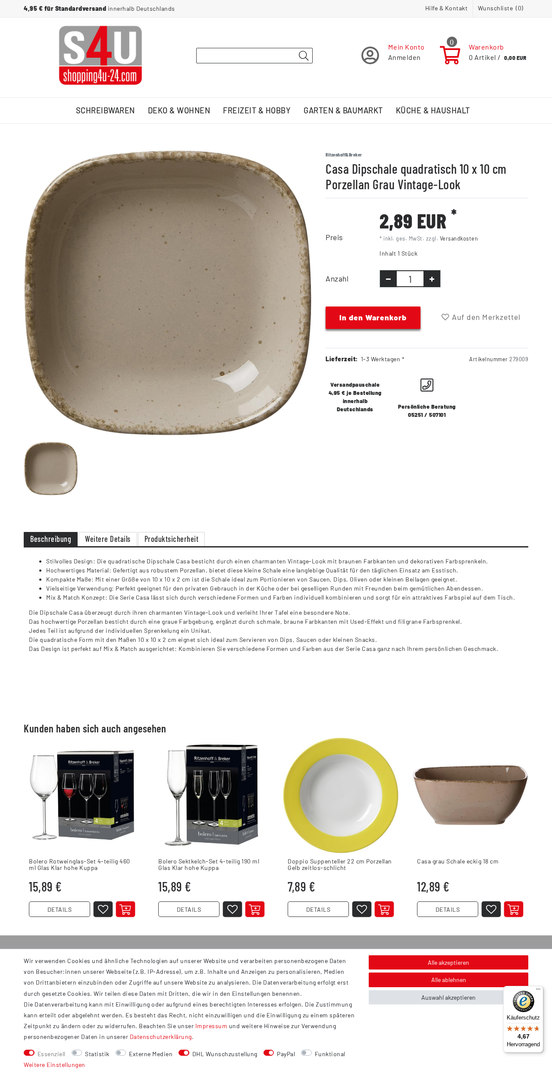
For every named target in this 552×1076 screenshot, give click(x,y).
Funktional (330, 1053)
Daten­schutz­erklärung (161, 1036)
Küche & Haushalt (433, 110)
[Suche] (303, 56)
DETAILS (59, 909)
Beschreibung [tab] (50, 539)
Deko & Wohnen (179, 110)
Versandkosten (459, 238)
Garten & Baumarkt (343, 110)
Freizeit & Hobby (257, 110)
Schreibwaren (105, 110)
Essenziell (52, 1053)
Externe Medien (150, 1053)
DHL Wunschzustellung (224, 1053)
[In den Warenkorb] (125, 909)
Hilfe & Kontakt (446, 8)
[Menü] (538, 991)
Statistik (97, 1053)
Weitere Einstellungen (54, 1064)
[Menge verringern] (388, 279)
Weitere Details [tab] (108, 539)
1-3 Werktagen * (383, 359)
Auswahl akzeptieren (448, 997)
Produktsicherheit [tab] (171, 539)
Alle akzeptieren (448, 962)
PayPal (286, 1053)
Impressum (211, 1025)
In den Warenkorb (373, 317)
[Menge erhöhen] (432, 279)
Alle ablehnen (448, 979)
